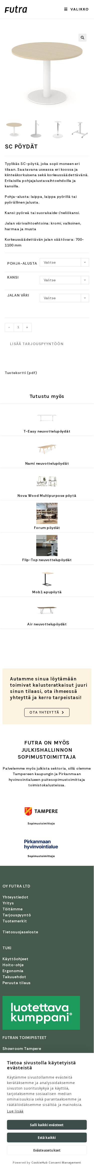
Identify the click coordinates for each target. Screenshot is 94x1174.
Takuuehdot (14, 976)
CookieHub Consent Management (56, 1162)
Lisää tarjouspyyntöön (37, 344)
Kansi (13, 277)
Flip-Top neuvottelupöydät (47, 560)
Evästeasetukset (47, 1150)
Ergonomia (13, 970)
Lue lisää (15, 1111)
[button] (82, 38)
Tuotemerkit (14, 921)
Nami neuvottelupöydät (47, 463)
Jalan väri (18, 295)
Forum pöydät (47, 527)
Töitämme (12, 909)
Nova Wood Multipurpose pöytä (47, 495)
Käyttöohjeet (15, 958)
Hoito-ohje (13, 964)
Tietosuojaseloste (20, 932)
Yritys (8, 903)
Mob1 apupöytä (47, 592)
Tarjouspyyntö (16, 915)
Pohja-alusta (22, 263)
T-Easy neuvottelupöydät (47, 431)
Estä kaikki (47, 1137)
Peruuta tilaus (16, 982)
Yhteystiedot (15, 897)
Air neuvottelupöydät (47, 624)
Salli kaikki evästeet (47, 1125)
